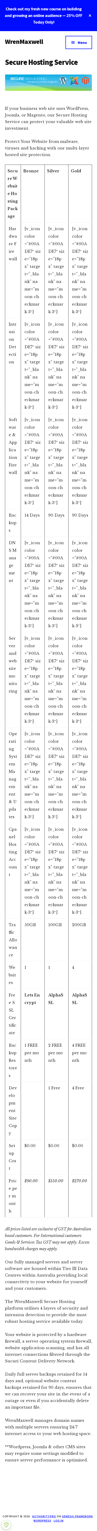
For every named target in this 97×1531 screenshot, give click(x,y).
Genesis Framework (77, 1516)
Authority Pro (44, 1516)
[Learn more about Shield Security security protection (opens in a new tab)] (6, 1525)
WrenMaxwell (24, 41)
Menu (82, 42)
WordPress (42, 1520)
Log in (59, 1520)
